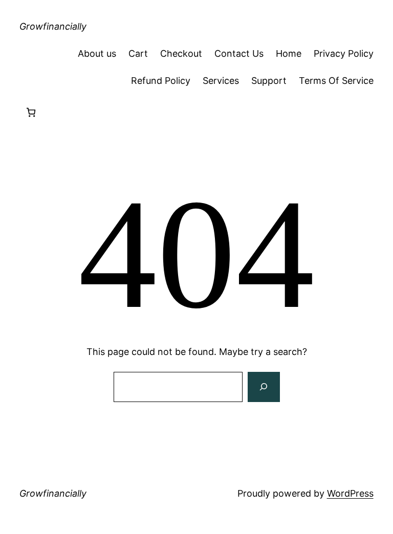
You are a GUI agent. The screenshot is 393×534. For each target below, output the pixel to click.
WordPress (350, 493)
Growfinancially (52, 26)
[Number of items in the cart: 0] (30, 112)
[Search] (263, 387)
